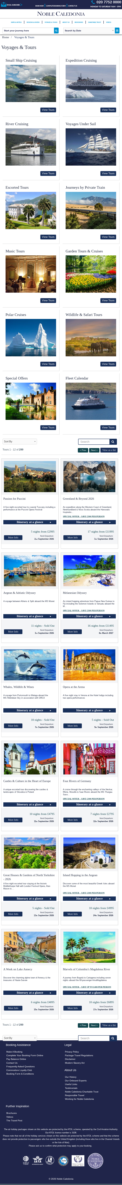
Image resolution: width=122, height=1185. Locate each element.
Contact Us (72, 6)
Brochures (79, 22)
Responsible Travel (74, 1095)
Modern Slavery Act (75, 1063)
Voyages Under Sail (81, 124)
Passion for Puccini (14, 498)
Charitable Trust (94, 22)
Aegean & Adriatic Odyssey (19, 592)
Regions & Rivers (33, 22)
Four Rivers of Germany (77, 781)
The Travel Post (14, 1120)
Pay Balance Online (16, 1059)
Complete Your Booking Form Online (24, 1055)
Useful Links (71, 1084)
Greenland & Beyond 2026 (78, 498)
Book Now (39, 6)
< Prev (83, 450)
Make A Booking (14, 1051)
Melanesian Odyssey (75, 592)
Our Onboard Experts (76, 1080)
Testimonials (71, 1088)
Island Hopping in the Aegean (80, 875)
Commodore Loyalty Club (19, 1070)
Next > (94, 450)
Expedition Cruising (81, 60)
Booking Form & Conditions (20, 1074)
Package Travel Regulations (79, 1055)
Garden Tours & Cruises (84, 251)
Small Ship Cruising (21, 60)
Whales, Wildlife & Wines (18, 686)
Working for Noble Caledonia (79, 1099)
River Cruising (17, 124)
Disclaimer (70, 1059)
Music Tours (15, 251)
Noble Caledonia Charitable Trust (81, 1091)
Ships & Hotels (16, 22)
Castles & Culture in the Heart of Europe (27, 781)
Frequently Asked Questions (20, 1066)
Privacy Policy (72, 1051)
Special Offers (17, 378)
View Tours (48, 110)
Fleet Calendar (77, 378)
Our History (70, 1077)
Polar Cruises (16, 315)
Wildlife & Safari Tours (84, 315)
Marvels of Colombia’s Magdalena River (86, 969)
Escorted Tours (17, 187)
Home (5, 37)
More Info (13, 537)
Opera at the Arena (74, 686)
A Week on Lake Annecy (17, 969)
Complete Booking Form (56, 6)
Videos (108, 22)
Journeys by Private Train (85, 187)
